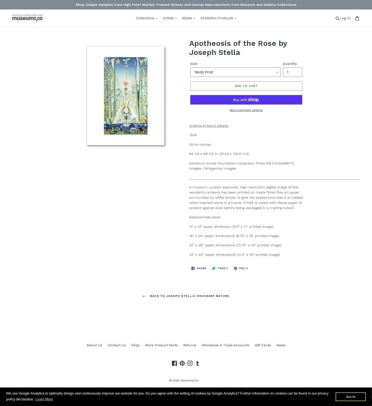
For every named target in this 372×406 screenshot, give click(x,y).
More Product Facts (161, 345)
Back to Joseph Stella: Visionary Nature (189, 296)
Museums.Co (190, 380)
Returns (189, 345)
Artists (169, 18)
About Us (94, 345)
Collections (145, 18)
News (280, 345)
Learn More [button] (44, 399)
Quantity (290, 64)
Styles (187, 18)
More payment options (246, 110)
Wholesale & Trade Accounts (225, 345)
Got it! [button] (350, 396)
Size (193, 64)
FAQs (135, 345)
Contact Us (117, 345)
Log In (346, 18)
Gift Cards (263, 345)
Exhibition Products (217, 18)
